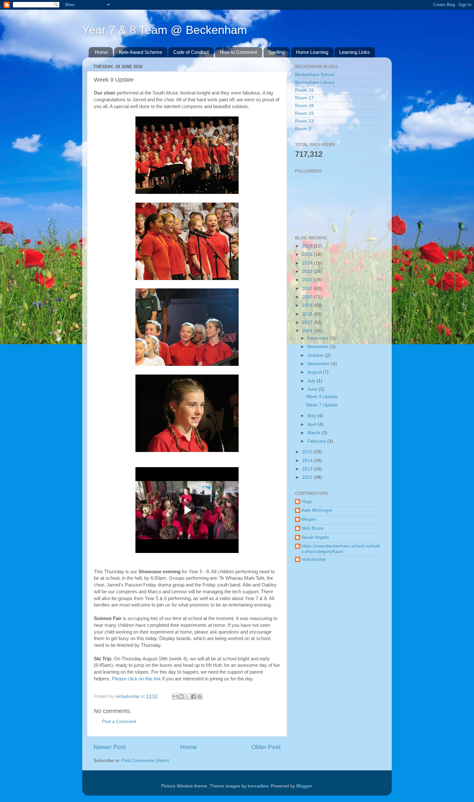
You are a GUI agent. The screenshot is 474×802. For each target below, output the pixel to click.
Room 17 (304, 97)
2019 (308, 305)
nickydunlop (313, 559)
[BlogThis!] (181, 696)
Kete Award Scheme (140, 52)
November (318, 346)
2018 (308, 314)
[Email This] (175, 696)
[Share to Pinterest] (199, 696)
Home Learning (312, 52)
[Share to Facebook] (193, 696)
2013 (308, 468)
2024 (308, 263)
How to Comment (238, 52)
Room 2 (303, 128)
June (313, 389)
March (314, 432)
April (312, 424)
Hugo (306, 501)
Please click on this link (136, 678)
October (316, 355)
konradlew (258, 786)
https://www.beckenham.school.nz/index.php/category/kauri (340, 549)
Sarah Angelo (315, 537)
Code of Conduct (191, 52)
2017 (308, 322)
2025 (308, 254)
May (312, 415)
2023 (308, 271)
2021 (308, 288)
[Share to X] (187, 696)
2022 (308, 279)
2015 (308, 451)
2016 (308, 330)
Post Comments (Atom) (145, 760)
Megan (308, 519)
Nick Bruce (312, 528)
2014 (308, 460)
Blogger (304, 786)
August (315, 372)
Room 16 (304, 90)
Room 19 (304, 113)
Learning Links (354, 52)
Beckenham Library (315, 82)
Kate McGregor (317, 510)
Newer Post (110, 747)
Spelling (276, 52)
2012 (308, 477)
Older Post (266, 747)
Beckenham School (314, 74)
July (312, 380)
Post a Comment (119, 721)
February (317, 441)
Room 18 (304, 105)
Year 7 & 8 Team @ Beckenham (164, 29)
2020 (308, 297)
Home (101, 52)
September (319, 363)
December (318, 338)
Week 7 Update (322, 405)
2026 (308, 246)
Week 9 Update (322, 396)
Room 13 (304, 121)
